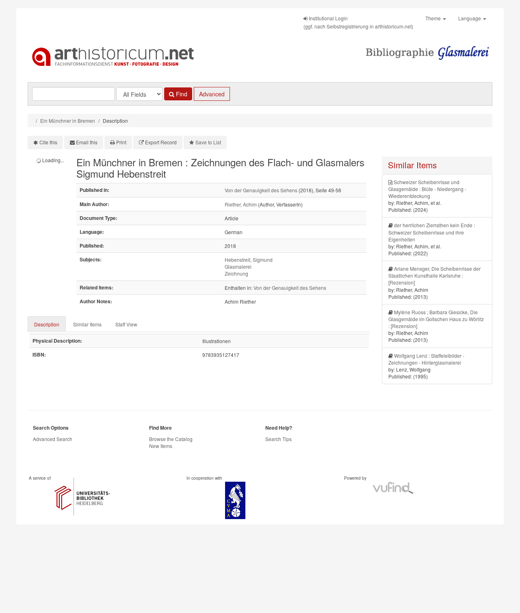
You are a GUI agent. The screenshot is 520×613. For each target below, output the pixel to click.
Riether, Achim (241, 204)
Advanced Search (52, 438)
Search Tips (278, 438)
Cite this (48, 142)
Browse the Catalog (171, 438)
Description (46, 324)
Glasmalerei (238, 266)
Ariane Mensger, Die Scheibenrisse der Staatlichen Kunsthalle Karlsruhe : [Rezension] (434, 275)
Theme (433, 18)
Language (470, 18)
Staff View (126, 324)
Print (121, 142)
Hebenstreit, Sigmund (249, 259)
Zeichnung (236, 273)
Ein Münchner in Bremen (67, 120)
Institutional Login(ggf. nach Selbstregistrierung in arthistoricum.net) (358, 22)
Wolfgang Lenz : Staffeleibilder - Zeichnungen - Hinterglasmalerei (426, 359)
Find (180, 94)
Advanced (212, 94)
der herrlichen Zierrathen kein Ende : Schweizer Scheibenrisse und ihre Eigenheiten (431, 232)
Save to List (208, 142)
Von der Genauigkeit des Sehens (261, 190)
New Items (160, 445)
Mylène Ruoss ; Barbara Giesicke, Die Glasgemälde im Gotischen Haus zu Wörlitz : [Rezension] (436, 319)
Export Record (161, 142)
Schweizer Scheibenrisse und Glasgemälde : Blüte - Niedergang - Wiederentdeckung (427, 188)
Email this (87, 142)
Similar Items (87, 324)
